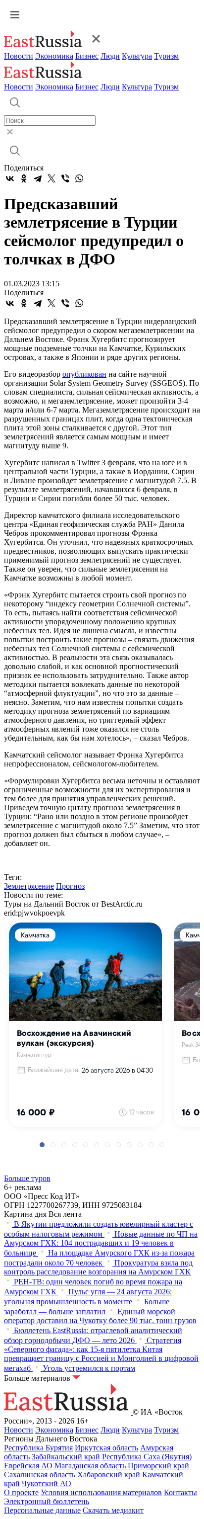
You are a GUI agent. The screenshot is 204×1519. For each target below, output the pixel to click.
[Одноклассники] (24, 178)
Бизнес (87, 56)
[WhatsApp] (79, 178)
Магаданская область (90, 1465)
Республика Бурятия (38, 1447)
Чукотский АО (46, 1483)
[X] (51, 178)
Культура (137, 56)
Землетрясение (29, 886)
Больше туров (27, 1178)
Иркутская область (106, 1447)
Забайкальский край (66, 1456)
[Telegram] (38, 178)
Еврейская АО (28, 1465)
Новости (18, 56)
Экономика (54, 56)
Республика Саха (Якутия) (147, 1456)
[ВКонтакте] (10, 178)
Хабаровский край (108, 1474)
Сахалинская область (39, 1474)
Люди (110, 56)
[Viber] (65, 178)
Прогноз (70, 886)
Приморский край (158, 1465)
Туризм (166, 56)
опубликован (84, 374)
